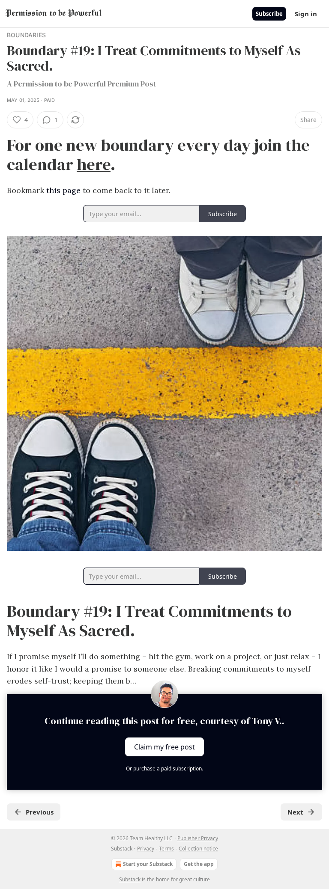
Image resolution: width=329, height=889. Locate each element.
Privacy (145, 848)
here (94, 164)
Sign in (306, 13)
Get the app (199, 864)
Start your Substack (148, 864)
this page (63, 190)
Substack (130, 879)
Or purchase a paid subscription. (164, 768)
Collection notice (198, 848)
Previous (40, 812)
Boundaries (26, 35)
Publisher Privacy (197, 838)
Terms (166, 848)
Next (295, 812)
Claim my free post (164, 747)
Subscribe (269, 14)
